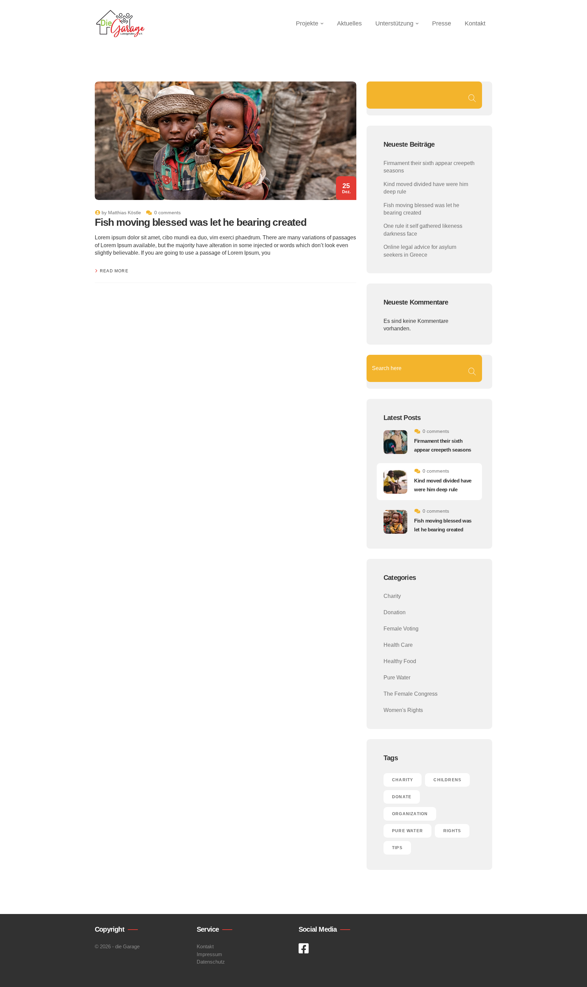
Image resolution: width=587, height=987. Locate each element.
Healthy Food (400, 661)
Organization (410, 813)
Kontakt (205, 946)
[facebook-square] (304, 948)
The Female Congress (411, 694)
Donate (401, 796)
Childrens (447, 780)
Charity (392, 596)
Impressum (209, 954)
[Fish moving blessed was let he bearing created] (395, 522)
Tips (397, 847)
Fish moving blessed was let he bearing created (200, 222)
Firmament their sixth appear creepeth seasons (442, 445)
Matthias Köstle (124, 212)
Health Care (398, 645)
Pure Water (397, 677)
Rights (452, 830)
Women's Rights (403, 710)
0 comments (167, 212)
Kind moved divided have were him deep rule (443, 485)
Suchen (472, 98)
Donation (395, 612)
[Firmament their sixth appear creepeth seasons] (395, 442)
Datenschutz (211, 962)
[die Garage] (120, 23)
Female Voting (401, 629)
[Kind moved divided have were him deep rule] (395, 482)
